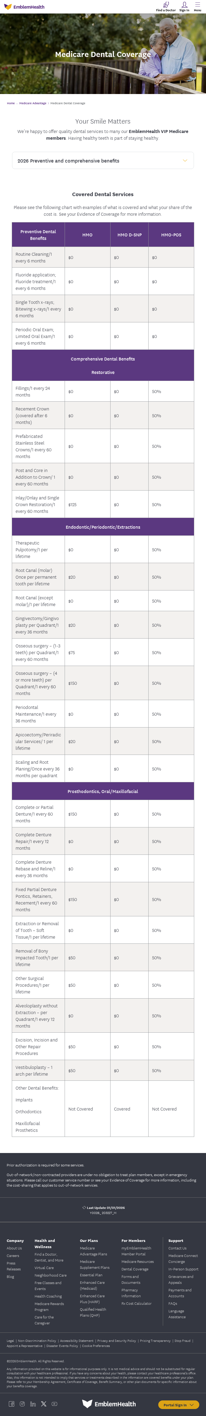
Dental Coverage (135, 1269)
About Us (14, 1248)
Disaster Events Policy (62, 1345)
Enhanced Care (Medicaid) (92, 1285)
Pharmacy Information (131, 1293)
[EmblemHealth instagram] (22, 1404)
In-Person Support (183, 1269)
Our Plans (89, 1240)
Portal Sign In (176, 1405)
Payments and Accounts (180, 1293)
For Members (133, 1240)
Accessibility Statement (77, 1340)
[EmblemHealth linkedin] (33, 1404)
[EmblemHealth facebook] (11, 1404)
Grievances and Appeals (180, 1279)
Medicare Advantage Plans (93, 1251)
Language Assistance (177, 1314)
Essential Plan (91, 1275)
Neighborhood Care (51, 1275)
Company (15, 1240)
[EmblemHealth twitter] (44, 1404)
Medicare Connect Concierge (183, 1258)
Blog (10, 1276)
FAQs (172, 1303)
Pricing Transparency (155, 1340)
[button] (103, 160)
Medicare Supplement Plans (94, 1264)
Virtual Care (44, 1267)
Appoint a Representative (25, 1345)
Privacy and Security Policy (117, 1340)
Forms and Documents (131, 1279)
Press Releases (14, 1266)
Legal (11, 1340)
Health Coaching (48, 1296)
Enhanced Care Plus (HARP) (92, 1299)
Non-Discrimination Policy (37, 1340)
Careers (13, 1255)
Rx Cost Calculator (137, 1303)
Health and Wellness (45, 1243)
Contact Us (177, 1248)
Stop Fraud (183, 1340)
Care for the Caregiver (44, 1320)
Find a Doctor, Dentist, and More (49, 1257)
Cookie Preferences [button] (96, 1345)
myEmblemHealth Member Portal (136, 1251)
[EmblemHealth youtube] (54, 1404)
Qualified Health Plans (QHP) (93, 1312)
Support (175, 1240)
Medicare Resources (138, 1261)
